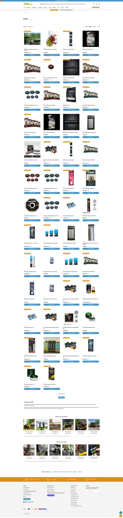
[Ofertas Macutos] (81, 424)
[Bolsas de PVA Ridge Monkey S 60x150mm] (91, 122)
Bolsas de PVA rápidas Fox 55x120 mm (89, 271)
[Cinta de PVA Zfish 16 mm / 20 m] (32, 374)
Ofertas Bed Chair (55, 431)
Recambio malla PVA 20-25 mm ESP (68, 188)
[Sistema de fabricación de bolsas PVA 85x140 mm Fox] (71, 288)
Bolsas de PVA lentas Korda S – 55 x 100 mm (50, 271)
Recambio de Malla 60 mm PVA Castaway (50, 49)
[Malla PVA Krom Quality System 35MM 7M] (91, 205)
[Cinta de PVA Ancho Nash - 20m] (32, 317)
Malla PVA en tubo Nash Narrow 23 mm (30, 271)
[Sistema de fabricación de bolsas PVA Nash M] (52, 232)
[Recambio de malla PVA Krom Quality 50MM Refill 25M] (71, 317)
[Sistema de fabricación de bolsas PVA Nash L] (71, 261)
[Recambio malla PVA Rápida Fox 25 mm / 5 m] (52, 178)
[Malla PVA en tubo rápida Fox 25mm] (71, 149)
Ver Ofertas (80, 471)
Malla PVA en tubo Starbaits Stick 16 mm (30, 355)
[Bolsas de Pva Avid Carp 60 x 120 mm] (52, 374)
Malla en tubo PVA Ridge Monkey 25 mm (50, 355)
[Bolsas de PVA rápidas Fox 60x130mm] (91, 94)
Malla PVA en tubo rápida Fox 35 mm (68, 49)
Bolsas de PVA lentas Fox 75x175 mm (30, 132)
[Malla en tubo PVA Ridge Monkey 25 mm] (52, 345)
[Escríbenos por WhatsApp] (120, 512)
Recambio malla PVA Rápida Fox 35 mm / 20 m (51, 215)
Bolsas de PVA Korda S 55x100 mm (49, 132)
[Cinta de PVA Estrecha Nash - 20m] (71, 205)
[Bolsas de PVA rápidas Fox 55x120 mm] (91, 261)
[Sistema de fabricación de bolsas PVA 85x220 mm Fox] (71, 345)
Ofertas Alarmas (42, 431)
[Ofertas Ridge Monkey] (94, 450)
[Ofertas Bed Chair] (55, 424)
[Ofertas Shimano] (55, 450)
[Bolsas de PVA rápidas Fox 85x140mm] (91, 149)
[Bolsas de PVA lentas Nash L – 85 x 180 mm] (32, 232)
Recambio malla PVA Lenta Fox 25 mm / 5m (31, 188)
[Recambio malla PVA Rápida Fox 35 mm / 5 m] (32, 94)
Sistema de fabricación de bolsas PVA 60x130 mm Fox (51, 160)
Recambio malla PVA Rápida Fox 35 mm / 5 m (31, 105)
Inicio (24, 12)
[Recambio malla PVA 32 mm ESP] (32, 288)
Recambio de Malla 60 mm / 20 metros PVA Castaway (31, 50)
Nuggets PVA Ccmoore (66, 105)
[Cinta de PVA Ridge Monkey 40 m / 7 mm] (32, 205)
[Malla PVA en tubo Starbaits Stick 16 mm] (32, 345)
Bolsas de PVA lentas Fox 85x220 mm (88, 77)
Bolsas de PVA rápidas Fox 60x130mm (89, 105)
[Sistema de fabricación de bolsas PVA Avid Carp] (91, 288)
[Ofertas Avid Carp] (81, 450)
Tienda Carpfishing (27, 513)
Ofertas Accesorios (29, 431)
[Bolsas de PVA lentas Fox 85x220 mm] (91, 67)
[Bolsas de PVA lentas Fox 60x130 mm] (32, 67)
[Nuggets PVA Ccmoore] (71, 94)
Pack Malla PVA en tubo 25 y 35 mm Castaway (70, 132)
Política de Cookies (74, 502)
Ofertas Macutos (81, 431)
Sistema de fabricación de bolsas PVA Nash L (70, 271)
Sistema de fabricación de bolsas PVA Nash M (51, 243)
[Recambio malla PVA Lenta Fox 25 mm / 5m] (32, 178)
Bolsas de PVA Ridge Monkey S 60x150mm (89, 132)
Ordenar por (25, 26)
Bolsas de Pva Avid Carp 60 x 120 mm (49, 384)
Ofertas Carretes (68, 431)
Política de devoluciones (74, 496)
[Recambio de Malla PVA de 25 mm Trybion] (32, 149)
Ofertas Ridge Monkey (94, 457)
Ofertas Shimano (55, 457)
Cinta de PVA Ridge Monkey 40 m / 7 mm (30, 215)
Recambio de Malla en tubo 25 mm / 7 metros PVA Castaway (90, 244)
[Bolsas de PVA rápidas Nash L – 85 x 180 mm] (91, 345)
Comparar (86, 26)
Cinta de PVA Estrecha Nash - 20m (68, 215)
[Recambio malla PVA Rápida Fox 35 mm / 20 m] (52, 205)
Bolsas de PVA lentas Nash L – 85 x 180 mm (31, 243)
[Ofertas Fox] (29, 450)
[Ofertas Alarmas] (42, 424)
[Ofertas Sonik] (68, 450)
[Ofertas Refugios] (94, 424)
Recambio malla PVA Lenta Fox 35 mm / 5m (50, 77)
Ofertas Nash (42, 457)
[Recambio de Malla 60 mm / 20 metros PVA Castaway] (32, 39)
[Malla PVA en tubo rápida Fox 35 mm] (71, 39)
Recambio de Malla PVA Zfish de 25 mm (89, 327)
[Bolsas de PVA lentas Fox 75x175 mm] (32, 122)
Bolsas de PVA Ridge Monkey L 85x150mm (69, 243)
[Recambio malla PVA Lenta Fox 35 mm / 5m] (52, 67)
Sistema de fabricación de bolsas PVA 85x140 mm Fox (71, 300)
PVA (25, 12)
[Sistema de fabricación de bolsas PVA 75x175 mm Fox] (52, 317)
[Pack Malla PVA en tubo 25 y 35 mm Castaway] (71, 122)
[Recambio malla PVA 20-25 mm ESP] (71, 178)
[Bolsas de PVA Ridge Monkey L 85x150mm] (71, 232)
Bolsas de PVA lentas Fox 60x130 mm (30, 77)
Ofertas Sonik (68, 457)
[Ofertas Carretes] (68, 424)
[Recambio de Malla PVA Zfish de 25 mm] (91, 317)
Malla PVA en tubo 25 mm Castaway (68, 77)
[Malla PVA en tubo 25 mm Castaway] (71, 67)
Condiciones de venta (74, 494)
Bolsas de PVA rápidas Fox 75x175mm (88, 188)
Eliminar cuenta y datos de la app (76, 505)
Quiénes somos (73, 491)
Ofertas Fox (29, 457)
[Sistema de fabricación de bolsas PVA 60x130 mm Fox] (52, 149)
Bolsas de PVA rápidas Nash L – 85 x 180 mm (90, 355)
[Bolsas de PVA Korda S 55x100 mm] (52, 122)
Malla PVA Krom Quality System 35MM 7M (89, 215)
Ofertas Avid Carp (81, 457)
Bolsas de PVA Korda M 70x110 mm (88, 49)
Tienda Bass (73, 487)
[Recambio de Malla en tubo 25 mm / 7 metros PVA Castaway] (91, 232)
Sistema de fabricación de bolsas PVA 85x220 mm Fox (71, 356)
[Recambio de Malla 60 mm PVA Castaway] (52, 39)
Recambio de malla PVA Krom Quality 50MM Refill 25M (71, 328)
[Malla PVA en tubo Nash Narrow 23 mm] (32, 261)
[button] (99, 4)
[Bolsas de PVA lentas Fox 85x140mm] (52, 94)
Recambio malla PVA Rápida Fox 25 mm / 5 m (51, 188)
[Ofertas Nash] (42, 450)
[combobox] (63, 4)
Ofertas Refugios (94, 431)
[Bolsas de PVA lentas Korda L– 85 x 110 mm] (52, 288)
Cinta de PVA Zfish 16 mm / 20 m (29, 384)
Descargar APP (73, 489)
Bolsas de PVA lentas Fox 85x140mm (49, 105)
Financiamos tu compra (74, 498)
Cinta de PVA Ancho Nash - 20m (29, 327)
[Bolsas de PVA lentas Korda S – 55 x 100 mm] (52, 261)
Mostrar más (61, 397)
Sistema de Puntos (74, 500)
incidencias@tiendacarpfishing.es (30, 491)
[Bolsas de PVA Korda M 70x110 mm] (91, 39)
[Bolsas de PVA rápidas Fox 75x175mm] (91, 178)
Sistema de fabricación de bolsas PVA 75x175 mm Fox (51, 328)
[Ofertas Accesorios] (29, 424)
